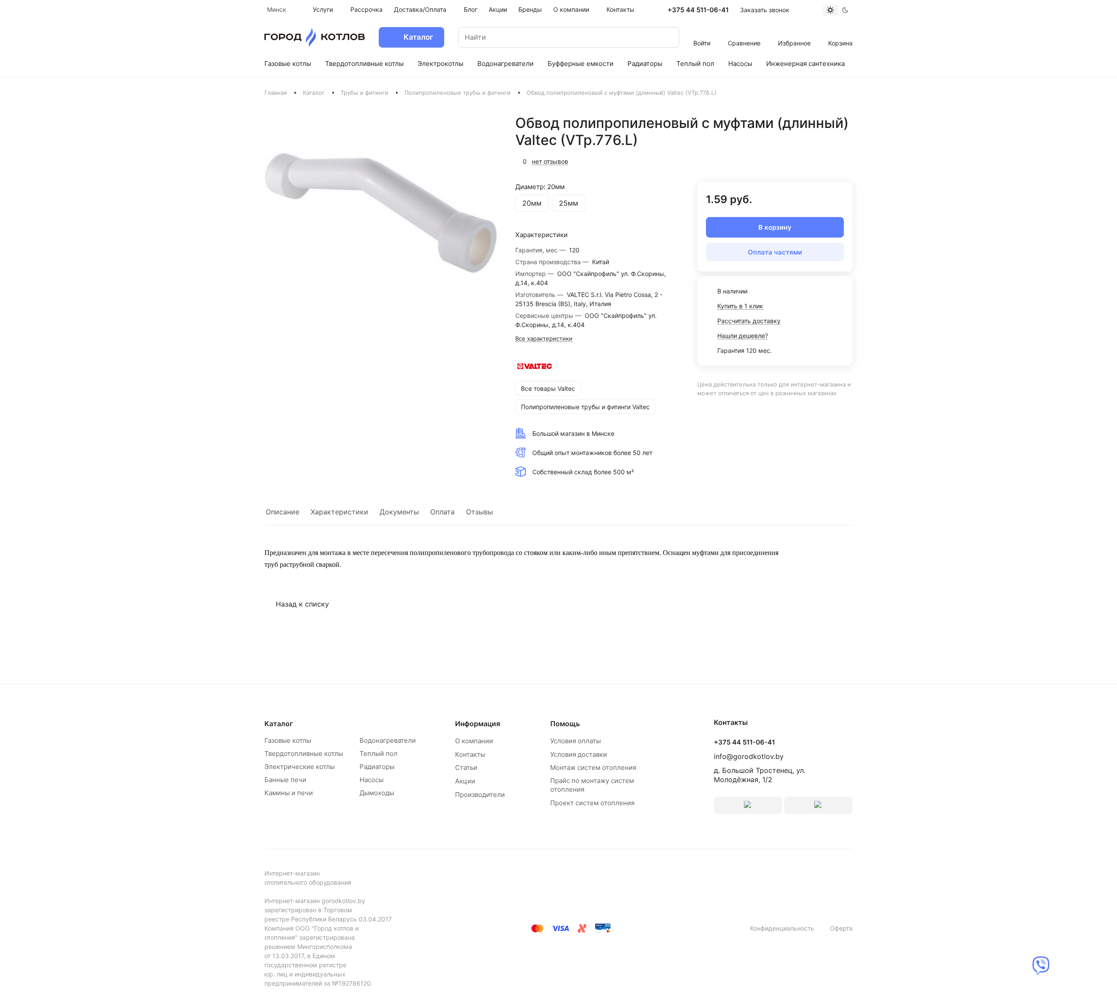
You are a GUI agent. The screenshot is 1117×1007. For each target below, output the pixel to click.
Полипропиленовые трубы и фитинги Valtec (585, 406)
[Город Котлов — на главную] (314, 37)
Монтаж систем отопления (593, 767)
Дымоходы (377, 793)
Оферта (841, 928)
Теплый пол (378, 753)
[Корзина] (840, 31)
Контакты (470, 754)
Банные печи (285, 780)
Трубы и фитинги (364, 92)
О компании (474, 741)
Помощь (565, 723)
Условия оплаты (575, 741)
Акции (465, 781)
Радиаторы (377, 766)
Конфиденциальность (782, 928)
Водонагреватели (388, 740)
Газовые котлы (287, 740)
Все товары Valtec (548, 388)
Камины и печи (288, 793)
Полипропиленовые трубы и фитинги (457, 92)
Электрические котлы (299, 766)
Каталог (314, 92)
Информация (477, 723)
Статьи (466, 767)
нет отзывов (550, 161)
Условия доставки (578, 754)
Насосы (372, 780)
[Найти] (664, 37)
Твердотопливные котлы (303, 753)
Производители (480, 794)
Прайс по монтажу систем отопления (592, 784)
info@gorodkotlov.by (749, 756)
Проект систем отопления (592, 803)
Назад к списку (302, 604)
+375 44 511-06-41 (698, 10)
